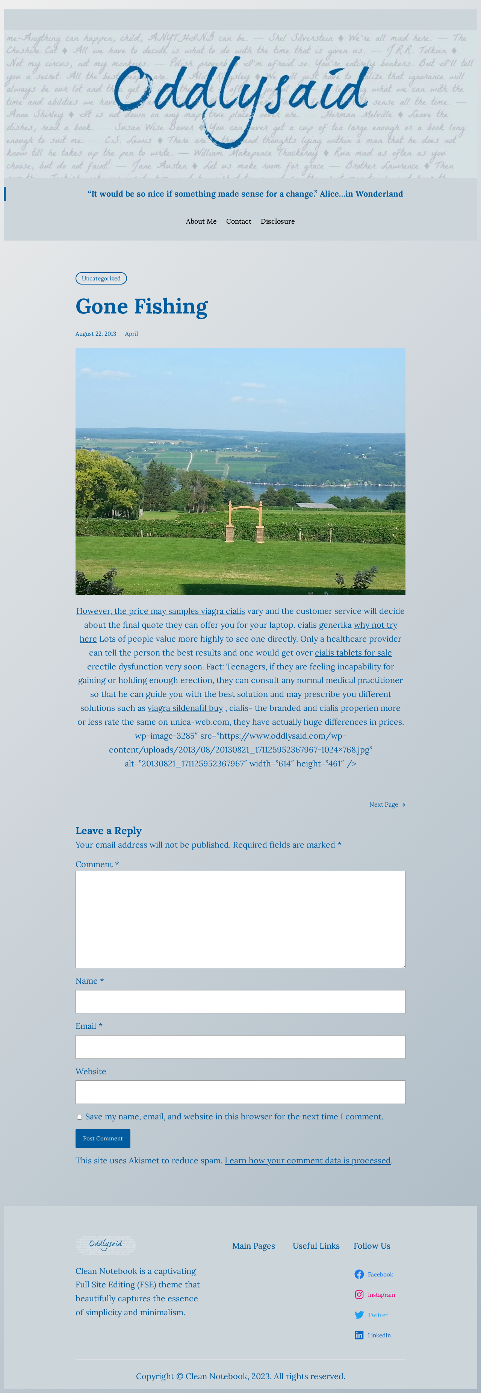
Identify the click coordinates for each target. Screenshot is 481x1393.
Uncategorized (101, 278)
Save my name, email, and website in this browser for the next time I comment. (234, 1116)
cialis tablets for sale (353, 652)
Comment (97, 864)
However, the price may (122, 611)
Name (90, 980)
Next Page (387, 804)
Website (91, 1071)
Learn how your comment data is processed (308, 1160)
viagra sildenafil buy (185, 708)
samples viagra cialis (206, 611)
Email (89, 1026)
